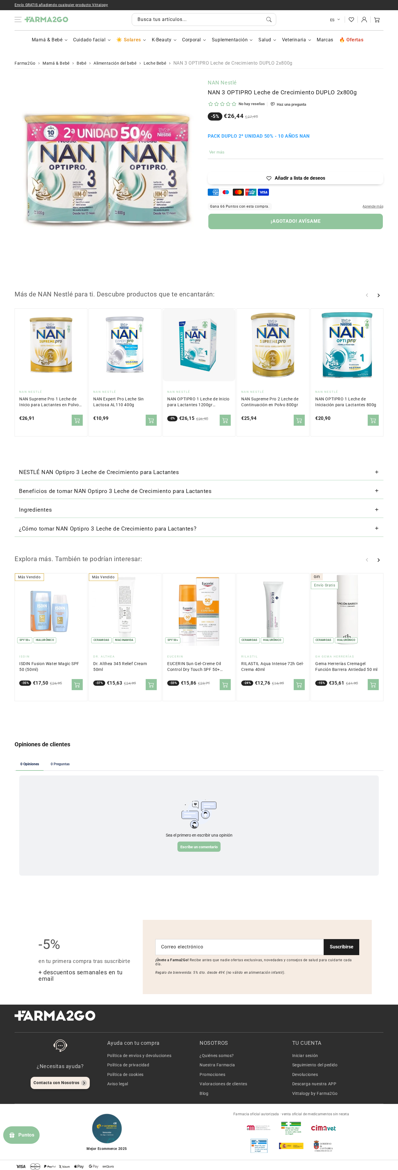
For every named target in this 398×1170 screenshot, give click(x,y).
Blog (204, 1093)
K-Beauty (162, 40)
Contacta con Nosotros (57, 1082)
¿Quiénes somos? (217, 1055)
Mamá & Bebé (47, 40)
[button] (377, 19)
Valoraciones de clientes (223, 1083)
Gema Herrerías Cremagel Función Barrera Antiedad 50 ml (346, 666)
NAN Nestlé (222, 82)
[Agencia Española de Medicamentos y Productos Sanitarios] (259, 1128)
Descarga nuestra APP (314, 1083)
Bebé (81, 63)
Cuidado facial (89, 40)
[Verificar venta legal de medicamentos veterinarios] (259, 1146)
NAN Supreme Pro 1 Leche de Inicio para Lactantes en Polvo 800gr (49, 402)
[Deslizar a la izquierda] (367, 295)
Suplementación (230, 40)
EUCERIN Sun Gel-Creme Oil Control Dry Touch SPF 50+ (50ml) (194, 667)
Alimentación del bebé (115, 63)
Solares (132, 40)
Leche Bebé (155, 63)
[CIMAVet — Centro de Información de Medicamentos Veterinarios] (323, 1128)
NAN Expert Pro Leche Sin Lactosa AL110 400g (118, 402)
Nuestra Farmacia (217, 1065)
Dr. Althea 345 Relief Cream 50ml (120, 666)
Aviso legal (117, 1083)
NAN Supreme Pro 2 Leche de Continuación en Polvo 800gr (270, 402)
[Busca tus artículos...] (269, 19)
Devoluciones (305, 1074)
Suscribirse (341, 947)
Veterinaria (294, 40)
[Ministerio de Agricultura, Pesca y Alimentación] (291, 1146)
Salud (264, 40)
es (332, 20)
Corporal (191, 40)
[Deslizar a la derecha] (378, 295)
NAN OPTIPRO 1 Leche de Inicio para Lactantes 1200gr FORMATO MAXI (198, 402)
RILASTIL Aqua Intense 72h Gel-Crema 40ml (272, 666)
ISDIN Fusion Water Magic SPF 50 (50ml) (49, 666)
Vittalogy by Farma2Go (315, 1093)
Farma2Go (25, 63)
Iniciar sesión (305, 1055)
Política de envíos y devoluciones (139, 1055)
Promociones (213, 1074)
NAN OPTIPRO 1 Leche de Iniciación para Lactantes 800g (345, 402)
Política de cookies (125, 1074)
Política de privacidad (128, 1065)
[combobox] (204, 19)
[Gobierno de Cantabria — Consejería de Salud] (323, 1146)
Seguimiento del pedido (315, 1065)
